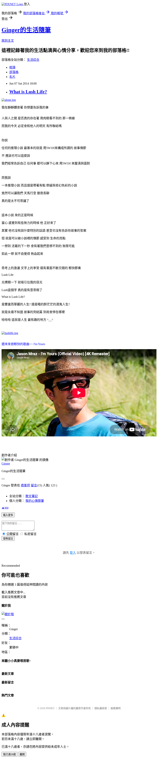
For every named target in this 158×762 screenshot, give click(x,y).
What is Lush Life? (28, 91)
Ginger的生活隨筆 (26, 29)
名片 (12, 76)
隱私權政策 (100, 708)
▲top (5, 507)
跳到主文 (8, 40)
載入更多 (8, 515)
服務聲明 (116, 708)
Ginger (6, 463)
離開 (22, 754)
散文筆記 (31, 496)
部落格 (13, 72)
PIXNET (50, 708)
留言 (34, 485)
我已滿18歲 (9, 754)
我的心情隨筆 (34, 500)
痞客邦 (25, 485)
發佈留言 (8, 538)
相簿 (12, 67)
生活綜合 (33, 59)
